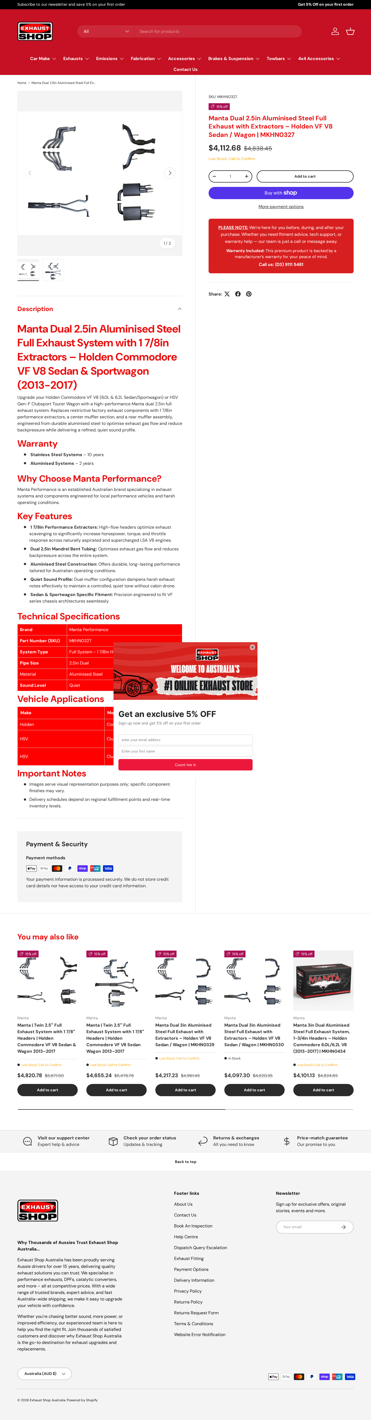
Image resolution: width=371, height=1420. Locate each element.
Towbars (276, 58)
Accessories (181, 58)
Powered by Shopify (82, 1400)
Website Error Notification (199, 1334)
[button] (350, 31)
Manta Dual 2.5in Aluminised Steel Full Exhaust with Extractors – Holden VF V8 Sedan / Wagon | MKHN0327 (64, 82)
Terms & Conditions (193, 1324)
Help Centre (186, 1237)
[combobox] (189, 31)
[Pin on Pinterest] (248, 294)
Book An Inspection (193, 1226)
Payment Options (191, 1269)
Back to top (185, 1161)
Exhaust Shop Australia (47, 1400)
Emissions (107, 58)
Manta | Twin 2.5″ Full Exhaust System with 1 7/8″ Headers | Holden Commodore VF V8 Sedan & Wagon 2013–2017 (46, 1038)
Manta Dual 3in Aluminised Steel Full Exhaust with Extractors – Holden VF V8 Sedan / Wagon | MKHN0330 (254, 1035)
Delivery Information (194, 1280)
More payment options (281, 206)
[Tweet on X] (227, 294)
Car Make (40, 58)
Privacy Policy (188, 1291)
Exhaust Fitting (189, 1258)
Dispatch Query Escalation (200, 1247)
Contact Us (186, 69)
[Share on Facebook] (237, 294)
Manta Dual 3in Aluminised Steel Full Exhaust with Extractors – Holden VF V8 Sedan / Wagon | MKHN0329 (184, 1035)
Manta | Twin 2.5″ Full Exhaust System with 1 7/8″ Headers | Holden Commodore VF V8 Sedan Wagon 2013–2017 (115, 1038)
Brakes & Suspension (230, 58)
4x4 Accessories (316, 58)
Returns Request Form (196, 1313)
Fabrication (143, 58)
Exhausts (73, 58)
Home (21, 82)
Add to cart (305, 176)
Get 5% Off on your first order (326, 4)
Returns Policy (188, 1302)
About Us (183, 1204)
